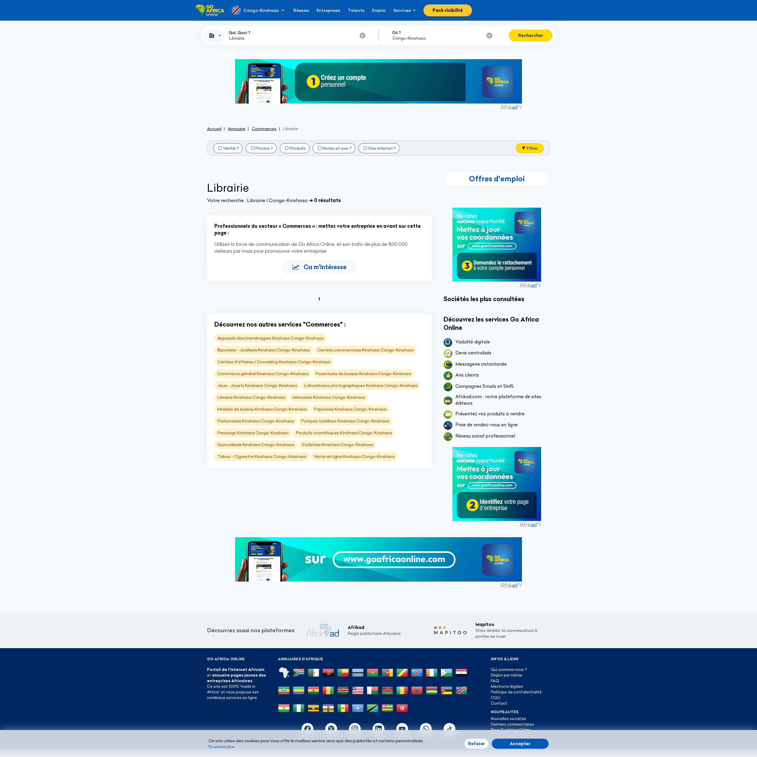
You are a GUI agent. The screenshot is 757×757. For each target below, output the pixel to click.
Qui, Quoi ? (239, 32)
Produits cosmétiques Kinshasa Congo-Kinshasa (344, 432)
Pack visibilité (448, 10)
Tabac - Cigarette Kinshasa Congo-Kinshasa (261, 456)
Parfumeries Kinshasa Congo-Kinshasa (255, 421)
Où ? (396, 32)
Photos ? (264, 148)
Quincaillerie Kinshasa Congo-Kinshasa (255, 444)
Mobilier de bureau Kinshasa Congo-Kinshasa (262, 409)
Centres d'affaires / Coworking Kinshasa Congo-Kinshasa (274, 361)
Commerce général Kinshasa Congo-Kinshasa (262, 373)
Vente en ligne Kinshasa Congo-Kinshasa (354, 456)
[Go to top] (571, 724)
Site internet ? (382, 148)
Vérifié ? (231, 148)
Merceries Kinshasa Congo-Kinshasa (329, 397)
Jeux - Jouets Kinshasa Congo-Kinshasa (257, 385)
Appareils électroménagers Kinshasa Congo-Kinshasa (270, 338)
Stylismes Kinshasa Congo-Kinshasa (337, 444)
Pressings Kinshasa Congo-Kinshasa (253, 432)
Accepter (520, 743)
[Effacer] (362, 35)
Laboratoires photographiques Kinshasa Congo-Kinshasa (361, 385)
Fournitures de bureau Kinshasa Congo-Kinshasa (363, 373)
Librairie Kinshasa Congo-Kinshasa (251, 397)
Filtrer (532, 148)
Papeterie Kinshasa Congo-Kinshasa (350, 409)
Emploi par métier (507, 675)
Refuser (476, 743)
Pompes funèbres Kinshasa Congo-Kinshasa (345, 421)
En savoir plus (221, 746)
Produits (297, 148)
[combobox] (214, 35)
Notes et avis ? (337, 148)
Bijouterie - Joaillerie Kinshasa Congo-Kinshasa (263, 350)
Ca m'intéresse (325, 267)
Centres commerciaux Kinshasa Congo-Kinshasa (365, 350)
